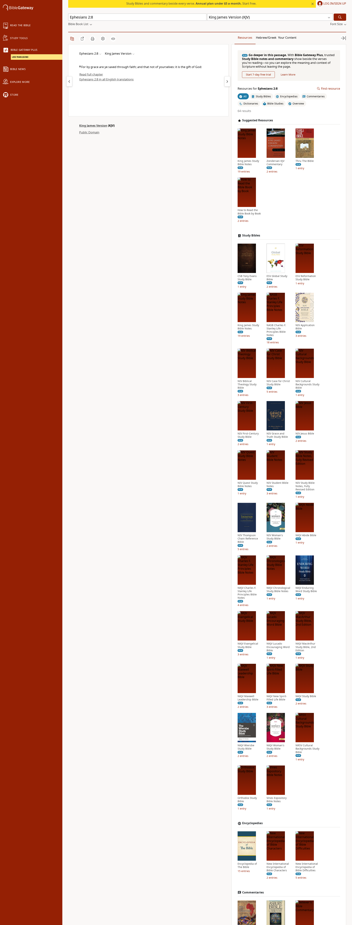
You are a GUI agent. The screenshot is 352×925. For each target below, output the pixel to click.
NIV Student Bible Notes (277, 484)
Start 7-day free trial (258, 74)
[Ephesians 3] (227, 81)
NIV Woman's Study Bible (275, 537)
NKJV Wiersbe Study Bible (246, 747)
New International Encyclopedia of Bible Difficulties (307, 867)
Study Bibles (251, 235)
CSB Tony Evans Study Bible (247, 277)
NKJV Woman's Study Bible (275, 747)
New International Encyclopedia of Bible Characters (278, 867)
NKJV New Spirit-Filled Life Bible (277, 698)
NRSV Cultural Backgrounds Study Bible (307, 749)
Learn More (288, 74)
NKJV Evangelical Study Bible (248, 645)
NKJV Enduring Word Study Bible (306, 589)
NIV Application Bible (305, 327)
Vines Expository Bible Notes (277, 799)
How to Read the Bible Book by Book (249, 211)
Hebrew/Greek (266, 38)
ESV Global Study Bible (277, 277)
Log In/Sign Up (334, 3)
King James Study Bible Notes (248, 162)
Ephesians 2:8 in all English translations (106, 79)
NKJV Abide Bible (306, 535)
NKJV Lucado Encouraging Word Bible (278, 647)
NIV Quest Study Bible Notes (248, 484)
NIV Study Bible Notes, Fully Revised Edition (305, 486)
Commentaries (253, 892)
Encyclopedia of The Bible (247, 865)
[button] (331, 4)
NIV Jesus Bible (305, 433)
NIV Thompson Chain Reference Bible (248, 539)
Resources (245, 38)
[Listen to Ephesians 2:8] (113, 39)
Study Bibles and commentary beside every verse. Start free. (191, 3)
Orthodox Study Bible (247, 799)
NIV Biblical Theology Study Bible (247, 384)
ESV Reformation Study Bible (306, 277)
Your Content (287, 38)
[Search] (340, 17)
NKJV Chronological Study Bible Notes (278, 589)
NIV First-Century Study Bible (248, 435)
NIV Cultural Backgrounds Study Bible (307, 384)
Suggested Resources (257, 120)
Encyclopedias (252, 823)
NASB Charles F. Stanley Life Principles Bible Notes (276, 330)
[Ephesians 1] (69, 81)
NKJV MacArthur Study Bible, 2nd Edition (306, 647)
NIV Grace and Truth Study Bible (277, 435)
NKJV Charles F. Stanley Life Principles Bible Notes (247, 593)
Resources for (258, 89)
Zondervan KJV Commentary (275, 162)
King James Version (93, 126)
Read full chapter (91, 74)
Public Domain (89, 132)
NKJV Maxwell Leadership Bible (248, 698)
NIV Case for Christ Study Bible (278, 382)
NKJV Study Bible (306, 696)
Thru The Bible (305, 161)
